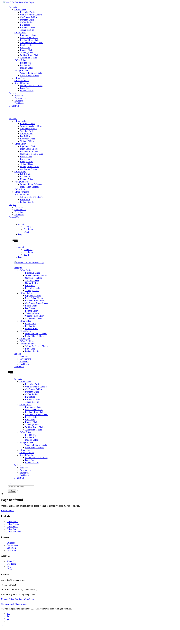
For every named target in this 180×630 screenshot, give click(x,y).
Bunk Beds (25, 88)
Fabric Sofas (25, 63)
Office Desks (20, 9)
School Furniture (21, 83)
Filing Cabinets (21, 70)
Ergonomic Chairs (28, 35)
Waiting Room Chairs (29, 55)
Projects (12, 93)
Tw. (8, 616)
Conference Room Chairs (31, 42)
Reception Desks (27, 27)
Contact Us (14, 106)
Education (18, 101)
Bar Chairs (25, 47)
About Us (28, 227)
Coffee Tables (26, 22)
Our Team (28, 229)
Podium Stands (26, 90)
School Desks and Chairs (31, 85)
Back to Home (7, 510)
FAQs (26, 232)
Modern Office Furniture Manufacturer (18, 599)
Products (13, 7)
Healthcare (19, 103)
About (21, 224)
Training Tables (27, 30)
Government (20, 98)
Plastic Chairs (26, 45)
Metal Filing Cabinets (29, 75)
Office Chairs (20, 32)
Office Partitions (21, 80)
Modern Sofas (26, 68)
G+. (8, 621)
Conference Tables (28, 17)
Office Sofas (20, 60)
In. (8, 618)
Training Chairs (27, 52)
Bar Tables (25, 25)
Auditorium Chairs (28, 58)
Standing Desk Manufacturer (14, 604)
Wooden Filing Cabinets (31, 73)
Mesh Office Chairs (29, 37)
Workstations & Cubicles (31, 14)
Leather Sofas (26, 65)
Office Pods (19, 78)
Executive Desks (27, 12)
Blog (20, 234)
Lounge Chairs (26, 50)
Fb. (8, 613)
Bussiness (18, 95)
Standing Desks (27, 20)
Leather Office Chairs (29, 40)
